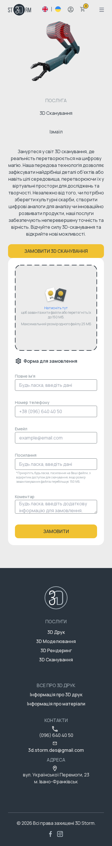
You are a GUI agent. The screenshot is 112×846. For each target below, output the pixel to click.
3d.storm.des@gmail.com (56, 750)
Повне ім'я (25, 376)
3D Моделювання (56, 641)
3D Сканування (56, 659)
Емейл (21, 428)
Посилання (25, 455)
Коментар (24, 496)
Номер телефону (32, 402)
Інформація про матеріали (56, 704)
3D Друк (56, 632)
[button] (70, 9)
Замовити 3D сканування (56, 251)
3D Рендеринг (56, 650)
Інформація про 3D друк (56, 694)
